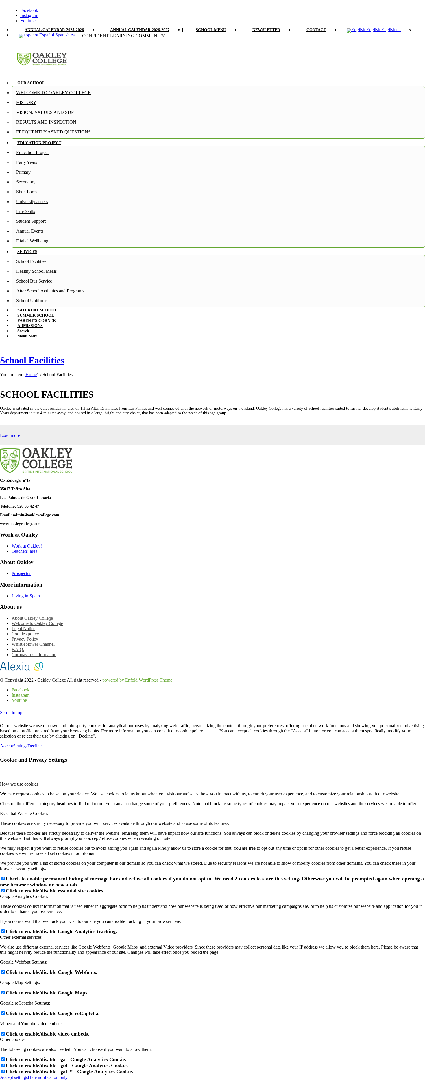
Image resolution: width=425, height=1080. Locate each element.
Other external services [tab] (21, 937)
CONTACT (316, 30)
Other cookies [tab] (12, 1039)
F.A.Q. (18, 649)
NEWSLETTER (266, 30)
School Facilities (32, 360)
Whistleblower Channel (33, 644)
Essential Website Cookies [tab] (24, 813)
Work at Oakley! (27, 545)
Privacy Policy (25, 639)
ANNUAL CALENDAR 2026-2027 (139, 30)
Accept (6, 745)
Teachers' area (24, 551)
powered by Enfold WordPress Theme (137, 680)
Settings (20, 745)
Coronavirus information (34, 654)
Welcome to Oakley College (37, 623)
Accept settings (14, 1077)
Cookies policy (25, 633)
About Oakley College (32, 618)
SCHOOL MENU (211, 30)
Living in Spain (26, 595)
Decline (34, 745)
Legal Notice (23, 628)
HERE (210, 730)
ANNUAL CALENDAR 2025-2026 (54, 30)
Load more (10, 435)
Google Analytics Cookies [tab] (24, 896)
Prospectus (21, 573)
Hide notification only (48, 1077)
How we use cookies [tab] (19, 784)
